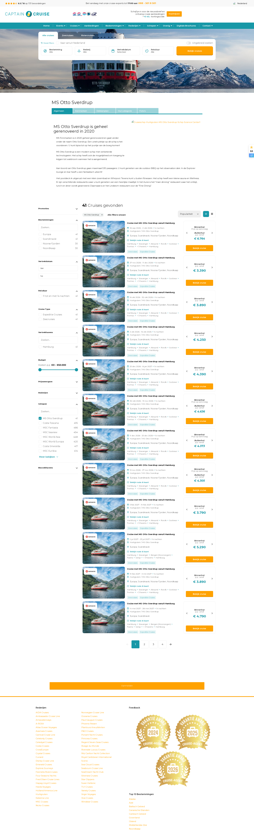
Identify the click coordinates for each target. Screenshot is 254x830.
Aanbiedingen (91, 25)
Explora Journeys (44, 765)
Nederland (242, 3)
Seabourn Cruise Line (92, 765)
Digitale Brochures (186, 25)
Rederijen (133, 25)
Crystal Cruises (43, 750)
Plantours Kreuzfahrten (93, 724)
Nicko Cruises (42, 802)
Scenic (84, 757)
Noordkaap (134, 825)
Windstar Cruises (89, 798)
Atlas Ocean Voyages (46, 724)
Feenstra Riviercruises (46, 768)
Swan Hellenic (88, 779)
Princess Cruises (89, 735)
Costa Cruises (42, 742)
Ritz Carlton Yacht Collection (95, 750)
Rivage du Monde (90, 742)
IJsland (132, 818)
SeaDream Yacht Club (92, 768)
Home (46, 25)
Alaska (132, 795)
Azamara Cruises (44, 727)
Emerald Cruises (44, 761)
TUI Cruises (87, 783)
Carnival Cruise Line (45, 731)
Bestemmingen (114, 25)
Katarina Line (42, 794)
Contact (207, 25)
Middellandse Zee (138, 821)
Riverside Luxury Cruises (93, 746)
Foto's (142, 111)
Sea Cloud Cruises (90, 761)
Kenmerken (81, 111)
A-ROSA (40, 720)
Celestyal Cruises (44, 738)
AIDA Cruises (42, 709)
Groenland (134, 814)
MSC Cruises (42, 798)
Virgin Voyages (88, 791)
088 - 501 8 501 (147, 3)
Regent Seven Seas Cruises (94, 738)
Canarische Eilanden (139, 806)
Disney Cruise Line (45, 757)
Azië (131, 799)
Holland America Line (46, 787)
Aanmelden (127, 684)
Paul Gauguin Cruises (91, 716)
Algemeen (59, 111)
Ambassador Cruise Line (48, 712)
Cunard (39, 753)
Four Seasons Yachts (46, 772)
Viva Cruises (87, 794)
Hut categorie (125, 111)
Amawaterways (43, 716)
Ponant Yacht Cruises (92, 731)
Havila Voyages (43, 783)
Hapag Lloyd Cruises (46, 779)
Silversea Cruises (89, 772)
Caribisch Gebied (137, 810)
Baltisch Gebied (137, 803)
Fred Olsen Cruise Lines (47, 776)
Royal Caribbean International (96, 753)
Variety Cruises (88, 787)
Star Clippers (87, 776)
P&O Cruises (87, 727)
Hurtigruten (42, 791)
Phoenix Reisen (89, 720)
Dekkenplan (103, 111)
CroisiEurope (42, 746)
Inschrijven (174, 13)
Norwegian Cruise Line (92, 709)
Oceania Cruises (89, 712)
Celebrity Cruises (44, 735)
